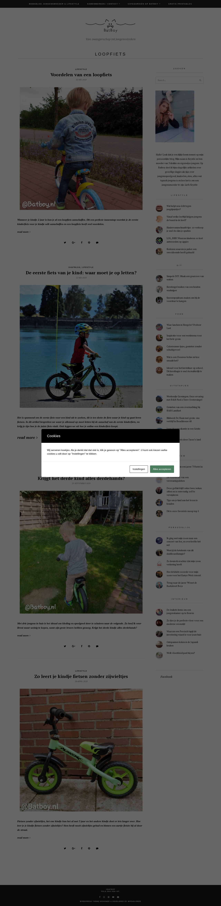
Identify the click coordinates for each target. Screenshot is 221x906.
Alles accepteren (162, 469)
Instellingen (139, 469)
